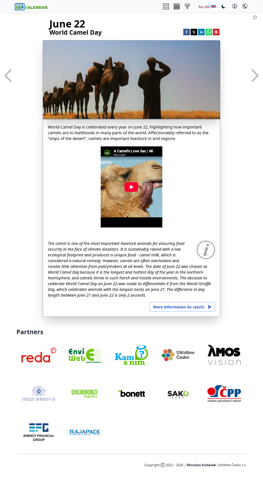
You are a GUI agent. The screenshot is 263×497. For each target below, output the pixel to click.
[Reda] (38, 354)
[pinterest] (216, 32)
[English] (213, 6)
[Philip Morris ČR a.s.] (38, 393)
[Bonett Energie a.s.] (131, 393)
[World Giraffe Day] (8, 75)
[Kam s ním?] (131, 354)
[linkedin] (201, 32)
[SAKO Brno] (177, 393)
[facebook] (186, 32)
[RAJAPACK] (85, 432)
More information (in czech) (178, 306)
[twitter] (194, 32)
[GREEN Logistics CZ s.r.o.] (85, 393)
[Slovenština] (207, 6)
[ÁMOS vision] (224, 354)
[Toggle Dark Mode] (223, 6)
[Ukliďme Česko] (177, 354)
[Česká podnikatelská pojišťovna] (224, 393)
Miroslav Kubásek (201, 465)
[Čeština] (201, 6)
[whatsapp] (208, 32)
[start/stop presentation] (255, 17)
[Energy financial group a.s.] (38, 432)
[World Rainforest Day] (255, 75)
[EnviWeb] (85, 354)
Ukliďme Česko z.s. (232, 465)
